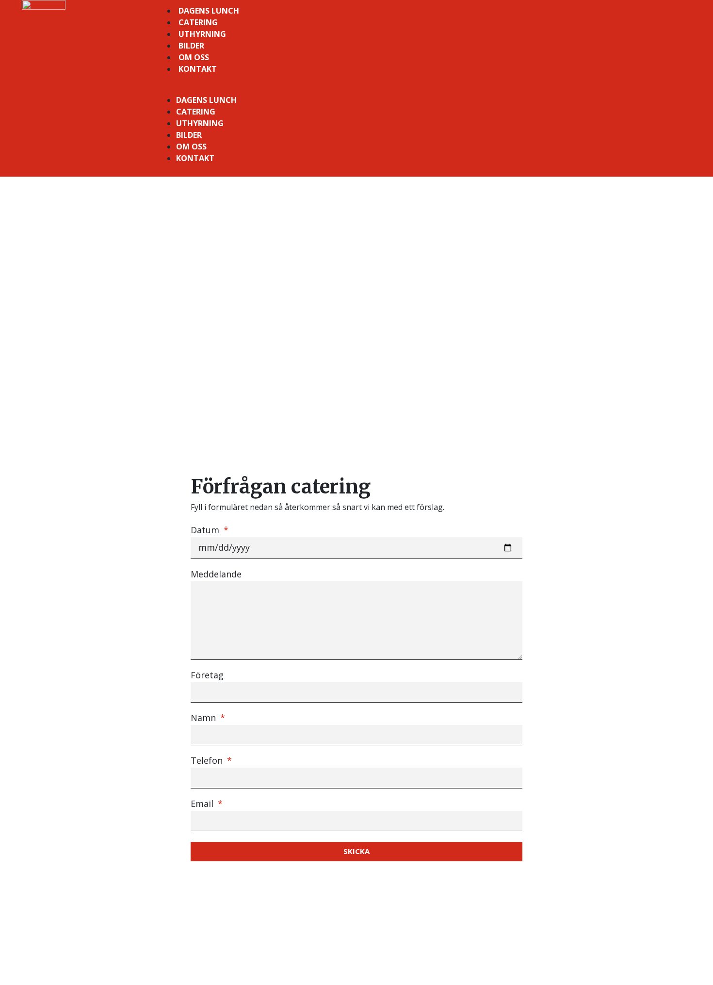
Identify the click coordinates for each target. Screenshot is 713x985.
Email (203, 804)
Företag (207, 676)
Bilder (191, 45)
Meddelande (216, 575)
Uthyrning (202, 34)
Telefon (208, 761)
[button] (423, 88)
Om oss (193, 57)
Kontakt (197, 69)
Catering (198, 22)
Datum (206, 530)
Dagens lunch (208, 10)
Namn (204, 718)
